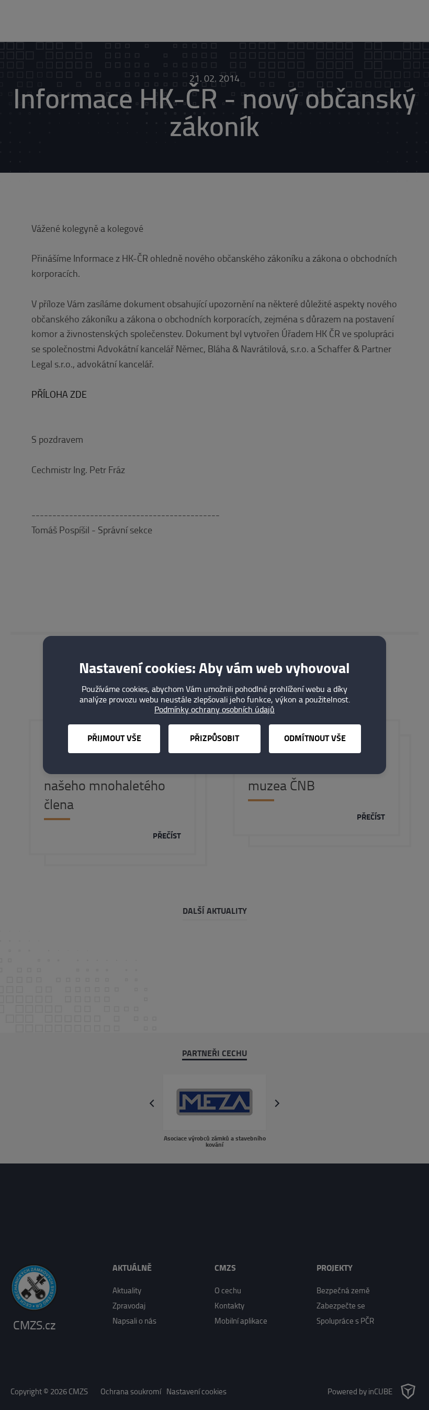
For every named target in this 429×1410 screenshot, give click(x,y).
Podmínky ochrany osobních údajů (214, 709)
